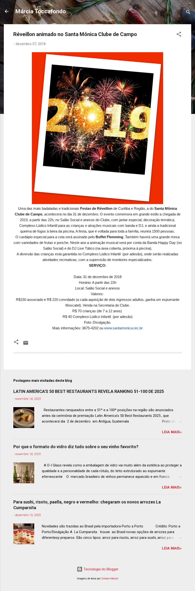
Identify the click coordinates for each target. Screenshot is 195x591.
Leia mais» (172, 432)
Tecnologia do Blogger (100, 569)
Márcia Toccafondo (40, 11)
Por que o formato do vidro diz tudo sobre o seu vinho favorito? (75, 446)
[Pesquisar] (188, 13)
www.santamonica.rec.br (123, 328)
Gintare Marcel (109, 578)
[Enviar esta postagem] (26, 344)
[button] (179, 35)
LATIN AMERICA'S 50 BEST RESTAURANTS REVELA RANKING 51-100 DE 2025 (88, 391)
